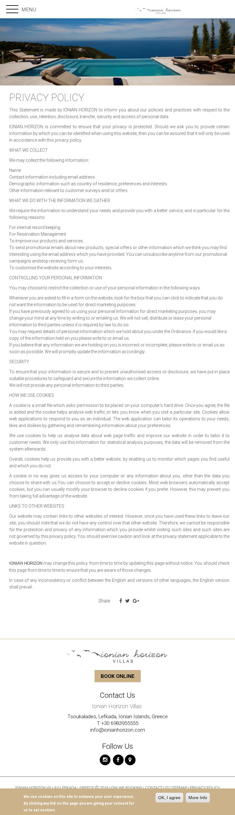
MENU (22, 9)
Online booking (127, 787)
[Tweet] (127, 601)
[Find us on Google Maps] (130, 760)
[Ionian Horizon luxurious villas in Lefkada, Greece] (156, 10)
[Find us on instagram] (105, 760)
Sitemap (179, 787)
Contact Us (157, 787)
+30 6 (107, 723)
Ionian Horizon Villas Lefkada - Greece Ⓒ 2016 (61, 787)
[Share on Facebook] (121, 601)
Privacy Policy (205, 787)
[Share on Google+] (136, 601)
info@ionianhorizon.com (117, 730)
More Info (197, 797)
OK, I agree (169, 797)
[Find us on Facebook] (118, 760)
